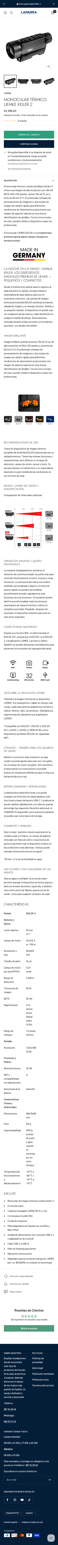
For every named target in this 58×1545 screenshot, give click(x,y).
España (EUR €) (12, 1513)
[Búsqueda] (11, 12)
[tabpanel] (29, 725)
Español (29, 1513)
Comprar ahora (29, 144)
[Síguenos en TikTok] (29, 1500)
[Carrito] (52, 12)
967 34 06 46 (10, 1409)
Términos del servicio (43, 1385)
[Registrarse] (49, 1480)
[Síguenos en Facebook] (7, 1500)
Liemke (7, 93)
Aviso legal (37, 1368)
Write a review (29, 1328)
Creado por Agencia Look (32, 1522)
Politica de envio (40, 1379)
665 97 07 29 (10, 1421)
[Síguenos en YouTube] (22, 1500)
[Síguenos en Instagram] (14, 1500)
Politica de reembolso (43, 1373)
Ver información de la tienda (19, 169)
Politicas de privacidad (38, 1360)
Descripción (10, 180)
